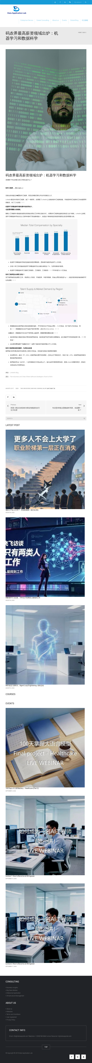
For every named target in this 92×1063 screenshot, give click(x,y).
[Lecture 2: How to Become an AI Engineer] (45, 923)
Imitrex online (49, 329)
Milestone (9, 1011)
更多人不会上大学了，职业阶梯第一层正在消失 (22, 510)
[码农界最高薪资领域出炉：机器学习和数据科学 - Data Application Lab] (17, 10)
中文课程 (85, 20)
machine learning (36, 388)
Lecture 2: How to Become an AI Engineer (20, 964)
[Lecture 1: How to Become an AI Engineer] (45, 835)
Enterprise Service (27, 20)
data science (27, 388)
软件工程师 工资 (51, 388)
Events (64, 20)
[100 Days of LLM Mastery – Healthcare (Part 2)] (45, 747)
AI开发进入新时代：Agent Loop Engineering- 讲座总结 (25, 685)
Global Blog (74, 20)
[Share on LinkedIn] (14, 397)
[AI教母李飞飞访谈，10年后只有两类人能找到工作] (45, 557)
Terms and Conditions (13, 1014)
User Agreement (12, 1017)
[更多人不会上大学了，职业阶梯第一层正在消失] (45, 469)
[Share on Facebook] (8, 397)
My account (77, 2)
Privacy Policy (11, 1020)
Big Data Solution (12, 990)
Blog (84, 32)
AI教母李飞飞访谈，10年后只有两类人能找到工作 (23, 598)
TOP (46, 1047)
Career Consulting (42, 20)
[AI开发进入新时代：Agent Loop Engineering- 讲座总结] (45, 645)
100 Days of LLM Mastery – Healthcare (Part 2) (22, 788)
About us (55, 20)
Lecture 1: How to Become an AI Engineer (20, 876)
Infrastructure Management (15, 995)
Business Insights (12, 987)
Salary (45, 388)
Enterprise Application (14, 993)
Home (80, 32)
